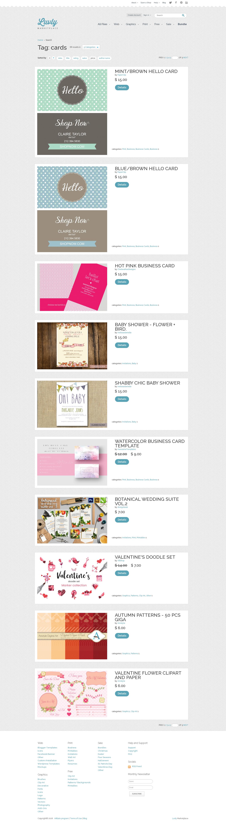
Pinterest (181, 2)
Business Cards (142, 149)
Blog (85, 818)
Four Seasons (104, 757)
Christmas (102, 751)
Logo (40, 795)
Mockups (42, 767)
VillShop (120, 561)
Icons (40, 751)
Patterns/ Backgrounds (79, 782)
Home (40, 40)
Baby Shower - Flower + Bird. (145, 327)
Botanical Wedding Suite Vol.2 (147, 501)
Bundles (102, 747)
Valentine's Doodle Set (145, 557)
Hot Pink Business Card (145, 265)
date (60, 58)
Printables (141, 538)
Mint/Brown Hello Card (146, 71)
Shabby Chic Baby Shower (147, 383)
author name (104, 58)
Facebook (175, 2)
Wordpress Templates (48, 764)
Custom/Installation (47, 760)
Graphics (126, 596)
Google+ (186, 2)
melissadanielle (124, 333)
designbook (122, 507)
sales (84, 58)
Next (185, 58)
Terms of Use (76, 818)
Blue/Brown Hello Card (146, 168)
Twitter (170, 2)
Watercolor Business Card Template (150, 443)
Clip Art (142, 596)
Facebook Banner (46, 754)
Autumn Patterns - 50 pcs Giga (147, 617)
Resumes (72, 764)
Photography (44, 805)
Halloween (103, 760)
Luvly (174, 818)
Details (122, 87)
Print (124, 149)
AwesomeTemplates (126, 449)
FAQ (130, 754)
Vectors (41, 802)
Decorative (43, 786)
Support (132, 747)
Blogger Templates (47, 747)
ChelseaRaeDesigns (126, 269)
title (67, 58)
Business (131, 149)
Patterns (134, 596)
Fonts (40, 789)
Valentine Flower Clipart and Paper (148, 675)
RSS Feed (137, 766)
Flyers (71, 760)
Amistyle (121, 623)
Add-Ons (42, 808)
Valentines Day (105, 767)
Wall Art (71, 757)
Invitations (126, 363)
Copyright (132, 751)
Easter (101, 754)
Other (148, 596)
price (93, 58)
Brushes (42, 779)
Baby (134, 363)
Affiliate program (61, 818)
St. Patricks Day (105, 764)
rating (75, 58)
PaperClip (121, 75)
